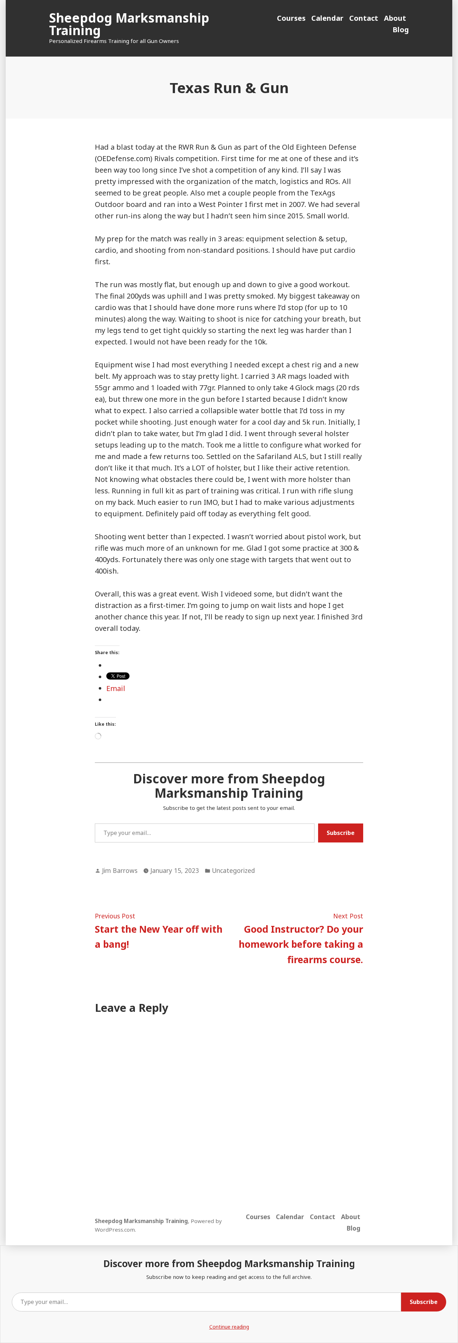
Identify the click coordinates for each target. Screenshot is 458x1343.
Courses (291, 18)
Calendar (327, 18)
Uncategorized (233, 870)
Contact (363, 18)
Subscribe (341, 833)
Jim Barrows (119, 870)
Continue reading (229, 1326)
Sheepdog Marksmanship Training (129, 24)
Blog (401, 29)
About (395, 18)
